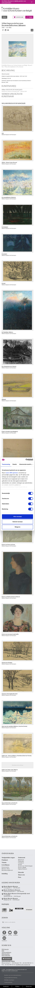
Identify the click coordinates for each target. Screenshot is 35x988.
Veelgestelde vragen (8, 857)
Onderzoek (21, 857)
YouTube (10, 935)
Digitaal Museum (22, 869)
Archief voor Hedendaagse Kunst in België (25, 866)
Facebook (4, 935)
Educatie (21, 872)
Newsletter (8, 958)
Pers (19, 877)
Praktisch (5, 860)
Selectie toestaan (17, 521)
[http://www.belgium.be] (11, 910)
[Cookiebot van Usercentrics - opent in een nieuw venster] (25, 460)
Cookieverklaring (8, 982)
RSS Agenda (5, 949)
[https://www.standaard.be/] (29, 909)
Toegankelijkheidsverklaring (10, 977)
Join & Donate (19, 17)
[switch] (30, 498)
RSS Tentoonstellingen (6, 951)
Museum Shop (6, 868)
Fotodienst (21, 863)
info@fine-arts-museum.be (23, 964)
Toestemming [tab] (6, 464)
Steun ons (21, 875)
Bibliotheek (21, 860)
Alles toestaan (17, 516)
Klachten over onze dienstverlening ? (12, 975)
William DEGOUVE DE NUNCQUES (14, 90)
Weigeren (17, 527)
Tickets (30, 17)
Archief (20, 864)
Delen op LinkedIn (5, 30)
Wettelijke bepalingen (9, 980)
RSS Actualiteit (6, 954)
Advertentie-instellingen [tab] (26, 464)
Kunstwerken (32, 30)
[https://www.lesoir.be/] (19, 908)
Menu (4, 17)
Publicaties (21, 861)
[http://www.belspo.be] (4, 910)
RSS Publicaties (6, 955)
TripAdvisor (4, 940)
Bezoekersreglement (7, 870)
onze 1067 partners (12, 472)
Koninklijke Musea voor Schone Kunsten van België (2, 7)
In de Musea (5, 865)
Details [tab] (15, 464)
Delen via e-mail (8, 30)
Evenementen (5, 867)
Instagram (15, 935)
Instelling (5, 874)
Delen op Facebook (3, 30)
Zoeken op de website (3, 922)
